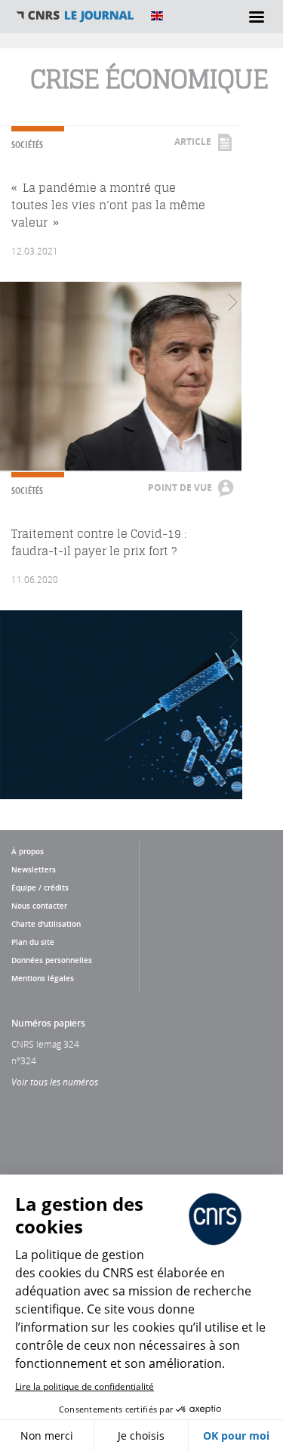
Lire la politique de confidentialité (84, 1386)
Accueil (75, 16)
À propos (27, 851)
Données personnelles (51, 960)
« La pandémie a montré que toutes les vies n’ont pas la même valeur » (108, 205)
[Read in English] (157, 15)
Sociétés (27, 144)
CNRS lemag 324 (45, 1044)
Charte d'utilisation (46, 923)
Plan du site (32, 942)
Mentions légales (42, 978)
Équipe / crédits (40, 887)
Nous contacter (39, 905)
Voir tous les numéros (54, 1082)
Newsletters (33, 869)
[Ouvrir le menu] (256, 16)
